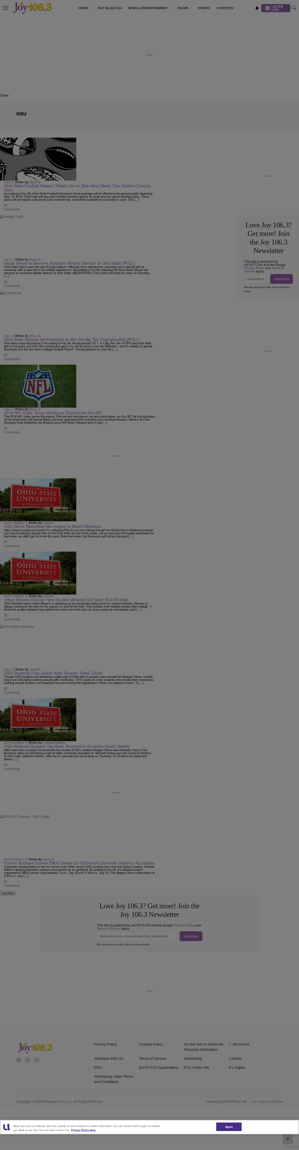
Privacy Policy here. (83, 1130)
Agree (229, 1127)
